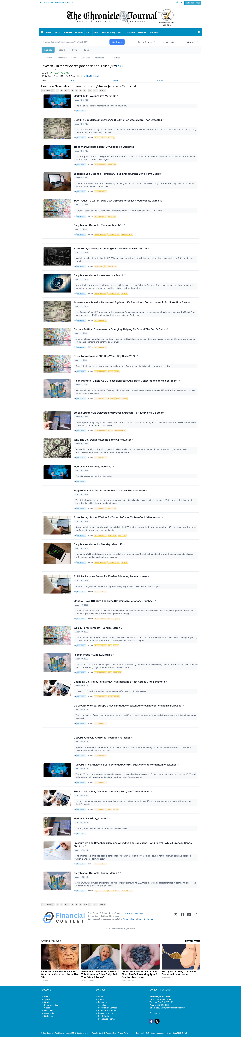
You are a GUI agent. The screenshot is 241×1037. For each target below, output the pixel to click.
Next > (102, 90)
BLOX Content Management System (159, 1033)
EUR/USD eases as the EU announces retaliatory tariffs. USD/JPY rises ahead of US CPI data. (119, 210)
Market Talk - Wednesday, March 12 (96, 95)
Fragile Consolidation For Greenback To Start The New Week (111, 490)
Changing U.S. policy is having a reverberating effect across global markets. (111, 691)
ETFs (74, 50)
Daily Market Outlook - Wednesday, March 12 (101, 275)
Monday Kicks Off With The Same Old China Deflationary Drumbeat (115, 600)
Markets (48, 50)
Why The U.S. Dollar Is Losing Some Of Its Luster (104, 439)
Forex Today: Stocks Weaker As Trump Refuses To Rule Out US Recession (118, 517)
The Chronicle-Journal (63, 1033)
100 (95, 90)
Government (112, 535)
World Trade (112, 164)
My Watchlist (168, 42)
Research (161, 80)
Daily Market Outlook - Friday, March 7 (98, 873)
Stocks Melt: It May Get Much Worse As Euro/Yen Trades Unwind (113, 791)
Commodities (99, 266)
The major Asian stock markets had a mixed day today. (101, 106)
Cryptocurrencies (100, 234)
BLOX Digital (182, 1033)
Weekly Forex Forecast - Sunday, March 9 (99, 627)
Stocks (62, 50)
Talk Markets (81, 111)
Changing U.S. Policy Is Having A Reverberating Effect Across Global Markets (121, 681)
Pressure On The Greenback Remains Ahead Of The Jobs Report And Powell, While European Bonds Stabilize (133, 844)
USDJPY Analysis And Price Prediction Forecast (103, 737)
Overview (62, 57)
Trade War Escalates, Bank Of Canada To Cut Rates (105, 146)
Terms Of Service (145, 919)
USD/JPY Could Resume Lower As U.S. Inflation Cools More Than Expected (119, 119)
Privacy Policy (128, 919)
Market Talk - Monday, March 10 (94, 466)
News (73, 57)
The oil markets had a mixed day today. (94, 476)
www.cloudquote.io (135, 913)
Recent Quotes (145, 42)
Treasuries (115, 57)
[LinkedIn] (189, 918)
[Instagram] (195, 918)
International (100, 57)
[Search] (199, 32)
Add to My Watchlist (92, 76)
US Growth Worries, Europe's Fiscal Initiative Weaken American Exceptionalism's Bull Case (129, 705)
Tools (86, 50)
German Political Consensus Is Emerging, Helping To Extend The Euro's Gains (121, 329)
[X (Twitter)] (176, 918)
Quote (71, 80)
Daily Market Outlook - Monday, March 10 (99, 544)
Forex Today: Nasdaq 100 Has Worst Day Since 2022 (106, 356)
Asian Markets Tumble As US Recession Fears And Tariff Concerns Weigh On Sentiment (127, 380)
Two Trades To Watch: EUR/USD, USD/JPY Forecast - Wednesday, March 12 (119, 200)
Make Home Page (193, 3)
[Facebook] (182, 918)
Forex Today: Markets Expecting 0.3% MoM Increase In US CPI (112, 248)
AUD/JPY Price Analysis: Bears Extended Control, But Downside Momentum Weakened (126, 764)
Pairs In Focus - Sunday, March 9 (94, 654)
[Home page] (120, 16)
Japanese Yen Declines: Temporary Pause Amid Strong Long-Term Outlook (119, 173)
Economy (111, 138)
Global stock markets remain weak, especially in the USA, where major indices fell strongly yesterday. (123, 366)
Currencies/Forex (100, 138)
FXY (119, 65)
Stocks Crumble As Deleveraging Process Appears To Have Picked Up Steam (120, 412)
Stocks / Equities (126, 234)
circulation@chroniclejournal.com (170, 1007)
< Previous (46, 90)
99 (90, 90)
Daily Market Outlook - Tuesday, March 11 (99, 225)
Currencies (85, 57)
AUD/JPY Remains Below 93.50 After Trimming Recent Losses (112, 576)
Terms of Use (111, 1033)
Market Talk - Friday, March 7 (92, 818)
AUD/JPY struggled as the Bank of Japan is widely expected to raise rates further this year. (118, 586)
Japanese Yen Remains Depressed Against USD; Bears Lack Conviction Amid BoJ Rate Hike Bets (132, 302)
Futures (116, 646)
